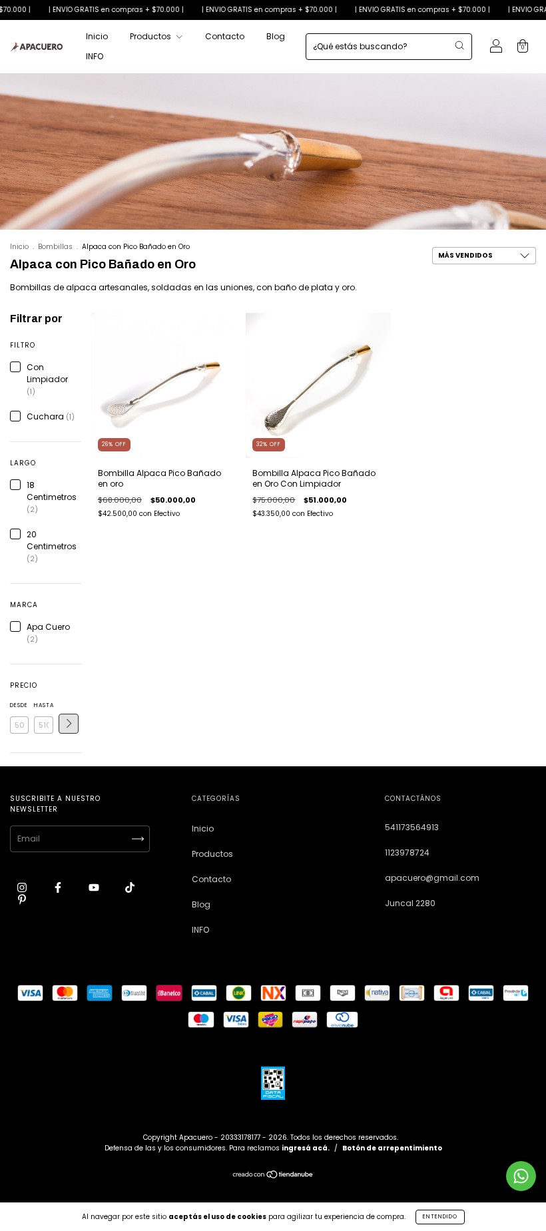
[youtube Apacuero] (95, 887)
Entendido (440, 1216)
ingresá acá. (306, 1148)
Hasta (43, 705)
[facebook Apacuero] (59, 887)
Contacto (224, 36)
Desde (19, 705)
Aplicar (69, 724)
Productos (151, 36)
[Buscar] (459, 45)
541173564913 (412, 827)
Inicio (97, 36)
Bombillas (55, 247)
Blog (275, 36)
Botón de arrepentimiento (392, 1148)
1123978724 (407, 852)
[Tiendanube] (273, 1176)
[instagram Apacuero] (23, 887)
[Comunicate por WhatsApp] (521, 1176)
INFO (94, 56)
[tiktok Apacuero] (130, 887)
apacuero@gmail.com (432, 877)
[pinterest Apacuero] (22, 899)
